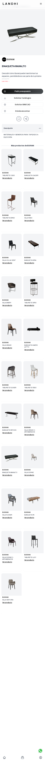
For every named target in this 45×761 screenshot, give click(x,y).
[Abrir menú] (41, 3)
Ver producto (7, 178)
